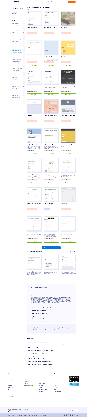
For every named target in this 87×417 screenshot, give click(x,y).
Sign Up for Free (71, 1)
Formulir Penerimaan (30, 150)
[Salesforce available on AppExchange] (74, 384)
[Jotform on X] (66, 415)
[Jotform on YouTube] (76, 415)
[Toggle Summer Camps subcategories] (19, 97)
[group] (34, 268)
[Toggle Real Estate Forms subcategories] (20, 86)
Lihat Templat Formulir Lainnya (51, 247)
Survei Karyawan (47, 208)
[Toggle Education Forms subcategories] (19, 43)
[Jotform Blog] (72, 415)
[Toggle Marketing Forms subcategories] (19, 81)
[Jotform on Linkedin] (68, 415)
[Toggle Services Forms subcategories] (18, 93)
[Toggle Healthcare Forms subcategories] (22, 50)
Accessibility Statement (33, 415)
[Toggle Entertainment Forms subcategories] (18, 45)
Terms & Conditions (11, 415)
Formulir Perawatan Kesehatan (38, 8)
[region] (18, 60)
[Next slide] (76, 263)
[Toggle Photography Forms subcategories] (19, 84)
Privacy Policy (19, 415)
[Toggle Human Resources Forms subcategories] (22, 72)
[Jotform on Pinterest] (74, 415)
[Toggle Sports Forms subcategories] (18, 95)
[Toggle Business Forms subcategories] (17, 32)
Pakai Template (34, 35)
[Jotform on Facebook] (64, 415)
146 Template (29, 9)
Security (25, 415)
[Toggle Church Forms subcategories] (18, 36)
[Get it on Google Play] (74, 377)
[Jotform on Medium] (70, 415)
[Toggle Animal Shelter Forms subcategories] (22, 27)
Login (66, 1)
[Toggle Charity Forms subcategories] (17, 34)
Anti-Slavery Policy (42, 415)
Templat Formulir (30, 5)
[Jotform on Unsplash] (78, 415)
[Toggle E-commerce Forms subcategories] (18, 41)
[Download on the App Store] (74, 380)
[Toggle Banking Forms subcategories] (19, 30)
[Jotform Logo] (15, 1)
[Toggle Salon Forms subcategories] (17, 90)
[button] (18, 8)
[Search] (12, 5)
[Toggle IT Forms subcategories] (16, 75)
